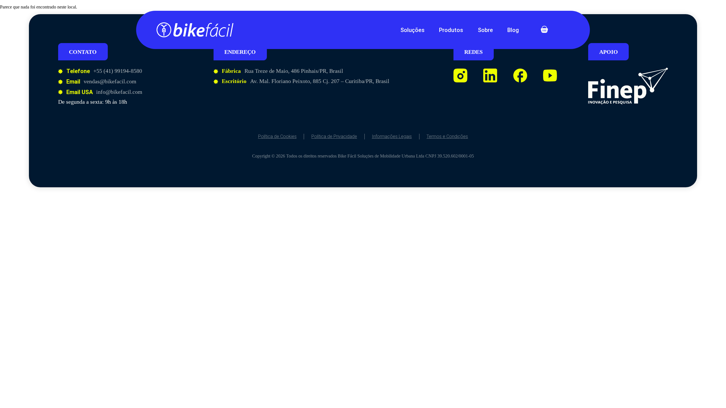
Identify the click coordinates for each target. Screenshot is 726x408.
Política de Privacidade (334, 136)
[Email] (60, 82)
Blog (513, 30)
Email (73, 81)
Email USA (79, 92)
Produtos (451, 30)
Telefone (78, 71)
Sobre (485, 30)
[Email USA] (60, 92)
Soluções (412, 30)
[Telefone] (60, 71)
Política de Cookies (277, 136)
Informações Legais (392, 136)
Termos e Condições (447, 136)
